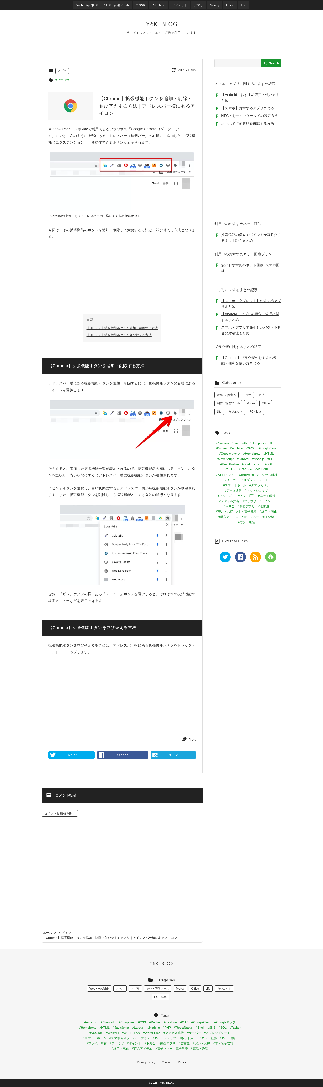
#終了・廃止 (268, 511)
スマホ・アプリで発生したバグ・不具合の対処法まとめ (251, 330)
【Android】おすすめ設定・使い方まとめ (250, 97)
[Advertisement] (122, 277)
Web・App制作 (226, 395)
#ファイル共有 (229, 501)
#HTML (268, 453)
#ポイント (267, 501)
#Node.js (258, 458)
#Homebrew (251, 453)
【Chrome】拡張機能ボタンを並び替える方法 (119, 335)
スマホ (247, 395)
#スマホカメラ (259, 485)
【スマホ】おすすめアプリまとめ (247, 108)
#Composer (258, 443)
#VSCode (245, 469)
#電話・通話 (246, 522)
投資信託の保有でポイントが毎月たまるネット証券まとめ (251, 237)
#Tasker (230, 469)
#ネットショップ (256, 490)
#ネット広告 (226, 495)
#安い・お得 (224, 511)
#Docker (221, 448)
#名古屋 (263, 506)
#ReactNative (229, 464)
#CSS (273, 443)
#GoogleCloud (268, 448)
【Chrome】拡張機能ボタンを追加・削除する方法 (122, 328)
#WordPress (245, 474)
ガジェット (235, 411)
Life (219, 411)
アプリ (62, 70)
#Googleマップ (229, 453)
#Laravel (243, 458)
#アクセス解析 (267, 474)
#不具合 (229, 506)
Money (251, 403)
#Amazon (222, 443)
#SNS (257, 464)
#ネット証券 (246, 495)
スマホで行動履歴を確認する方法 (247, 123)
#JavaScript (225, 458)
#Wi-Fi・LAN (225, 474)
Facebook (122, 755)
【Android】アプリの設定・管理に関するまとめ (250, 317)
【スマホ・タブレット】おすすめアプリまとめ (251, 303)
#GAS (250, 448)
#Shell (246, 464)
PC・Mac (255, 411)
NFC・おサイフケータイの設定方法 (249, 116)
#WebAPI (261, 469)
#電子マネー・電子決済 (258, 516)
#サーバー (232, 479)
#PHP (271, 458)
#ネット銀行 (266, 495)
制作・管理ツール (228, 403)
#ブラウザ (62, 79)
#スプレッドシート (255, 479)
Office (266, 403)
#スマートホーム (234, 485)
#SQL (269, 464)
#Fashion (236, 448)
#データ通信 (233, 490)
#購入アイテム (228, 516)
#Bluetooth (239, 443)
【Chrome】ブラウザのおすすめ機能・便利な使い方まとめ (248, 360)
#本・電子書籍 (246, 511)
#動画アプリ (246, 506)
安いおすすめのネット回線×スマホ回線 (250, 268)
